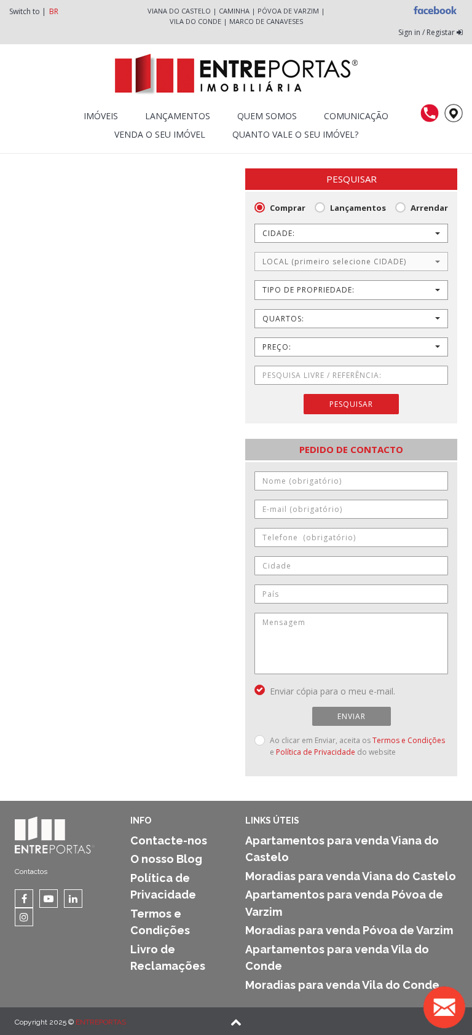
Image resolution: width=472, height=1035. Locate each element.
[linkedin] (73, 898)
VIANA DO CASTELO (179, 10)
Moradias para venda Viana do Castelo (350, 876)
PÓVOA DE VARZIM (288, 10)
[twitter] (48, 898)
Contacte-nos (168, 840)
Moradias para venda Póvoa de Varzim (349, 930)
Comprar (287, 207)
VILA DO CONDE (195, 21)
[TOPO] (236, 1023)
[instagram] (24, 917)
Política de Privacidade (315, 752)
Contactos (31, 871)
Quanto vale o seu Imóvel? (295, 134)
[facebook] (24, 898)
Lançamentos (358, 207)
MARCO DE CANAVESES (266, 21)
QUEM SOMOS (267, 116)
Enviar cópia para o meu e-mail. (332, 691)
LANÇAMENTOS (177, 116)
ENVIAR (351, 716)
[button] (351, 233)
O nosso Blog (166, 858)
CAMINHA (234, 10)
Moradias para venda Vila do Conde (342, 984)
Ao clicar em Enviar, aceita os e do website (357, 746)
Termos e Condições (408, 740)
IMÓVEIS (101, 116)
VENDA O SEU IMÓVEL (159, 134)
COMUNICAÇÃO (356, 116)
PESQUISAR (351, 404)
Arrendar (429, 207)
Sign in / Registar (427, 32)
